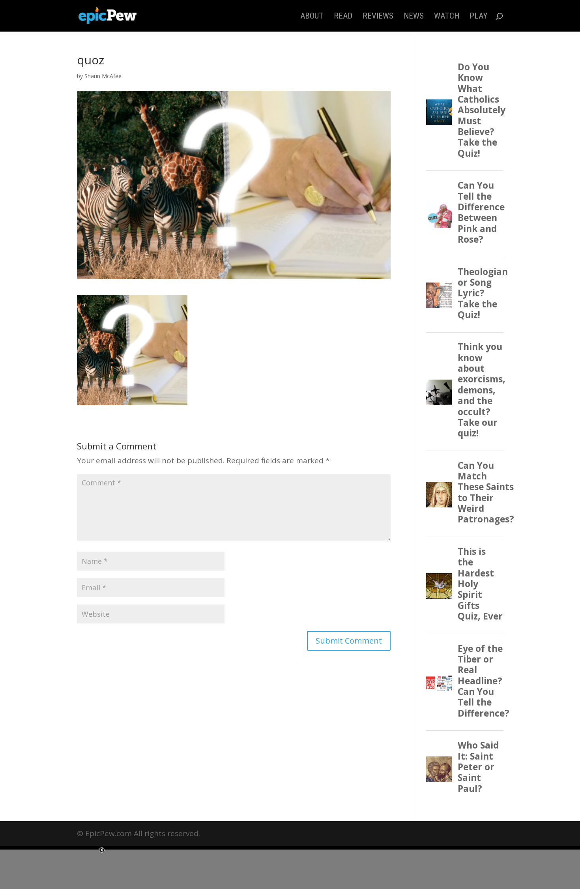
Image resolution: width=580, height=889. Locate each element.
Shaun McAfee (103, 76)
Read (343, 17)
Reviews (378, 17)
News (414, 17)
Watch (446, 17)
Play (478, 17)
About (312, 17)
